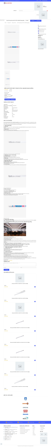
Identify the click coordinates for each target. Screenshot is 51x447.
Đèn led (15, 10)
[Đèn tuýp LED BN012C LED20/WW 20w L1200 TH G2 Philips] (20, 380)
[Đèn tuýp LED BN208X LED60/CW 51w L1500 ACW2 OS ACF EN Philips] (20, 351)
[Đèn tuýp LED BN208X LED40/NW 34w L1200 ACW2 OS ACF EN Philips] (20, 336)
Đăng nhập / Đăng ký (44, 0)
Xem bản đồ (12, 430)
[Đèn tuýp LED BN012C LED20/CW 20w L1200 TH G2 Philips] (20, 292)
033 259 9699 (44, 6)
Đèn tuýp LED (9, 22)
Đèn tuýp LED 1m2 (14, 22)
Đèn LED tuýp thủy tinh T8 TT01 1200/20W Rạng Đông (23, 22)
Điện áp (12, 95)
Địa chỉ (37, 0)
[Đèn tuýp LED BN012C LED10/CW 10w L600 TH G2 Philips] (20, 307)
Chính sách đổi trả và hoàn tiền (23, 432)
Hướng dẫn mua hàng (22, 428)
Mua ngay (33, 20)
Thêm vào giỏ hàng (7, 99)
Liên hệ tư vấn (38, 20)
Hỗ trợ (40, 0)
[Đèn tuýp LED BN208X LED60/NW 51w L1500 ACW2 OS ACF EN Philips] (20, 322)
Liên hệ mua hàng (42, 428)
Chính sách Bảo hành (22, 433)
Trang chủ (34, 427)
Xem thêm (5, 259)
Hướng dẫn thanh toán (22, 427)
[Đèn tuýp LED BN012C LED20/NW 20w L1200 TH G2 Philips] (20, 278)
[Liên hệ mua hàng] (35, 286)
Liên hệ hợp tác (42, 427)
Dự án (33, 432)
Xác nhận (6, 269)
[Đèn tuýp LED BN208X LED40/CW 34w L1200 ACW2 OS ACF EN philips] (20, 366)
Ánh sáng (5, 95)
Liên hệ (34, 433)
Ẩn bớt (7, 259)
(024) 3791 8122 (9, 438)
